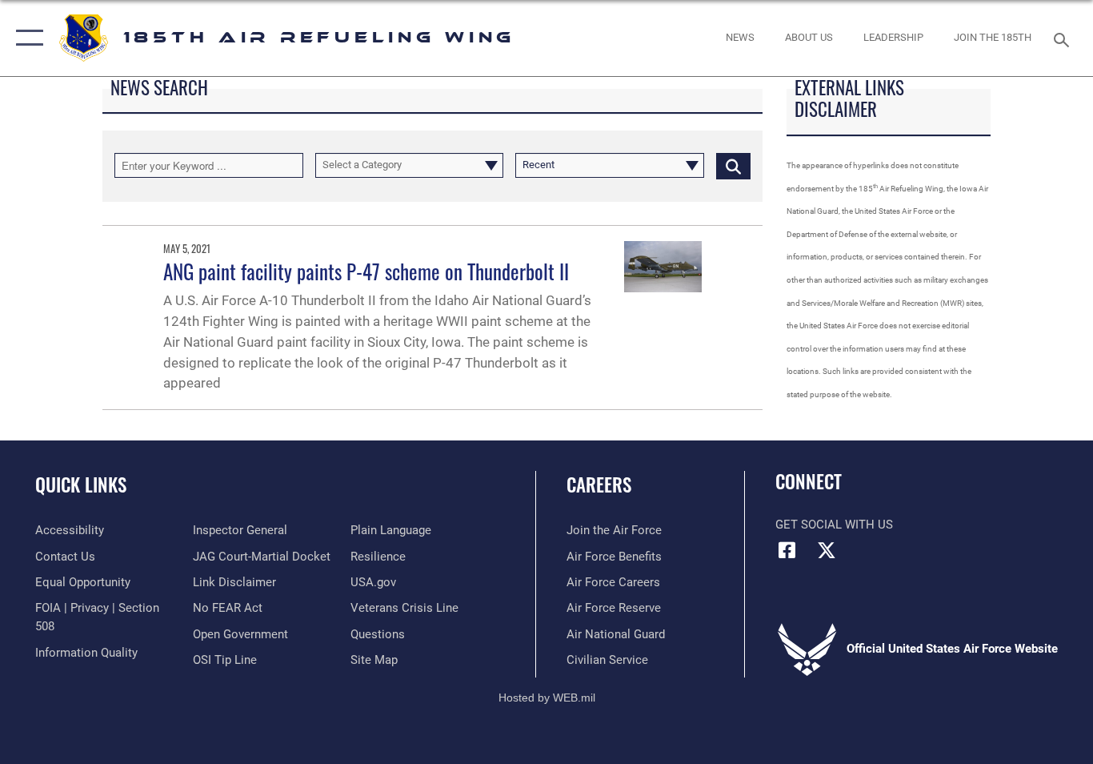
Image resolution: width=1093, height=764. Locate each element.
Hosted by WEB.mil (546, 697)
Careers (599, 484)
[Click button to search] (733, 165)
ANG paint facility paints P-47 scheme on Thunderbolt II (366, 271)
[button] (26, 38)
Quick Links (80, 484)
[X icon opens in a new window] (827, 550)
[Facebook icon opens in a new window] (787, 550)
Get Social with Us (834, 524)
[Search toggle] (1064, 38)
